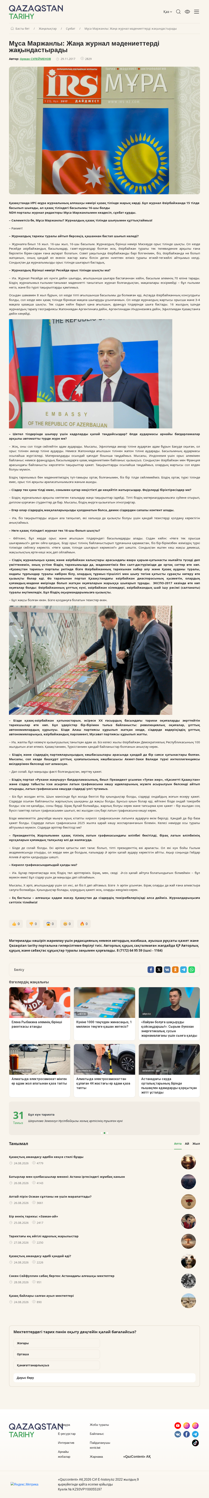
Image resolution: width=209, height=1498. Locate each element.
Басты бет (23, 28)
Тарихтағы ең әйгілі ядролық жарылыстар (44, 1236)
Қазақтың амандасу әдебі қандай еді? (40, 1256)
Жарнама (96, 1456)
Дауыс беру (25, 1378)
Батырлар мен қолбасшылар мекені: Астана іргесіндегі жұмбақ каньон (67, 1177)
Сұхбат (70, 28)
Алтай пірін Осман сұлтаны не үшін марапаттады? (50, 1196)
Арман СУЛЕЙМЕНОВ (35, 59)
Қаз (166, 11)
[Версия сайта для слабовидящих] (187, 12)
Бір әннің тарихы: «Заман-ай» (33, 1216)
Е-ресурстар (67, 1433)
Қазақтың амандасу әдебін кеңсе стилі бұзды (46, 1157)
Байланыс (97, 1433)
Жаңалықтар (48, 28)
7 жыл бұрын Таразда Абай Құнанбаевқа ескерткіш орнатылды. (75, 1121)
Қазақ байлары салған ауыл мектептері (41, 1296)
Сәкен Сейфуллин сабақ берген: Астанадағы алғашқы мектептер (62, 1276)
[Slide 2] (104, 1133)
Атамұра (64, 1424)
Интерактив (66, 1442)
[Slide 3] (107, 1133)
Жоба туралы (99, 1424)
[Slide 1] (101, 1133)
